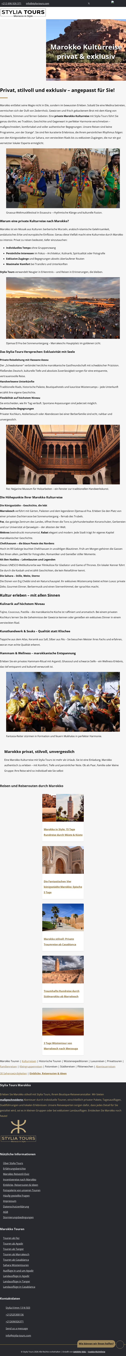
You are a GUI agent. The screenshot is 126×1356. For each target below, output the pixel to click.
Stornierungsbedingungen (18, 1217)
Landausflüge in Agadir (16, 1276)
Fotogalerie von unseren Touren (21, 1190)
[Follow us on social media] (89, 3)
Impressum (9, 1201)
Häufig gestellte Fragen (16, 1195)
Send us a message (17, 1328)
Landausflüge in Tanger (16, 1281)
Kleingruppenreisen (31, 1066)
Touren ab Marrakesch (16, 1254)
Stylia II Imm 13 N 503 (18, 1307)
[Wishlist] (107, 3)
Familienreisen (8, 1066)
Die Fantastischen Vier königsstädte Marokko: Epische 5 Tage (63, 887)
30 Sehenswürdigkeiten (13, 1073)
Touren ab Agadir (13, 1243)
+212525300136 (15, 1314)
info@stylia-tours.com (37, 3)
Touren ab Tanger (13, 1249)
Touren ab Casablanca (16, 1259)
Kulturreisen (29, 1061)
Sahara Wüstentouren (16, 1265)
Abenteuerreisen (105, 1066)
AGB (5, 1212)
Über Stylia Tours (13, 1163)
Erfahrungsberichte (14, 1168)
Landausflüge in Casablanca (19, 1287)
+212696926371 (15, 1321)
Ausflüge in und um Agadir (18, 1270)
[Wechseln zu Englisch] (118, 3)
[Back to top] (120, 1344)
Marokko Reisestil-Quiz (16, 1174)
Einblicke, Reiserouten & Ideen (20, 1185)
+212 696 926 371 (11, 3)
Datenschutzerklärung (16, 1206)
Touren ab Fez (11, 1238)
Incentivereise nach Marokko (19, 1179)
